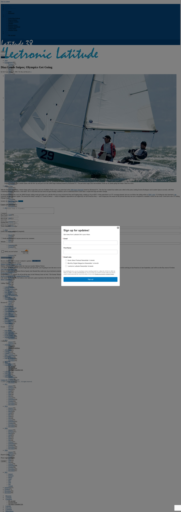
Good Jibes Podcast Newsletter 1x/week (81, 260)
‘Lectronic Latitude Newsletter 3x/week (80, 266)
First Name (67, 248)
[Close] (118, 228)
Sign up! (90, 279)
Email (65, 238)
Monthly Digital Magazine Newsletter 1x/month (83, 263)
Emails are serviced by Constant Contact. (104, 274)
